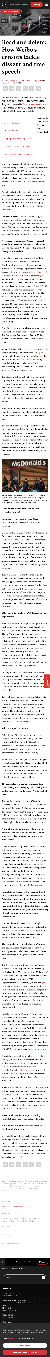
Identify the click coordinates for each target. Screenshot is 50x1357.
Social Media (22, 1221)
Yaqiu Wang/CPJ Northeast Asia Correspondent (23, 80)
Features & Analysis (11, 11)
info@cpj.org (6, 1322)
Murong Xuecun (27, 1070)
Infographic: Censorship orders (18, 138)
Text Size (9, 1235)
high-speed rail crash (38, 272)
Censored (14, 1218)
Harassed (23, 1218)
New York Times (8, 1221)
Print (7, 1226)
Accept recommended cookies (25, 1352)
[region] (25, 1340)
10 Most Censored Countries (17, 147)
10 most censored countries (32, 104)
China (9, 1206)
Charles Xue (25, 360)
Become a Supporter (24, 1262)
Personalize (25, 1345)
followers (13, 1074)
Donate (42, 1262)
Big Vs (40, 353)
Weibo (31, 1221)
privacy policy (14, 1339)
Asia (3, 1206)
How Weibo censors (13, 130)
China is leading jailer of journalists (20, 155)
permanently (40, 1049)
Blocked (5, 1218)
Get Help (36, 4)
